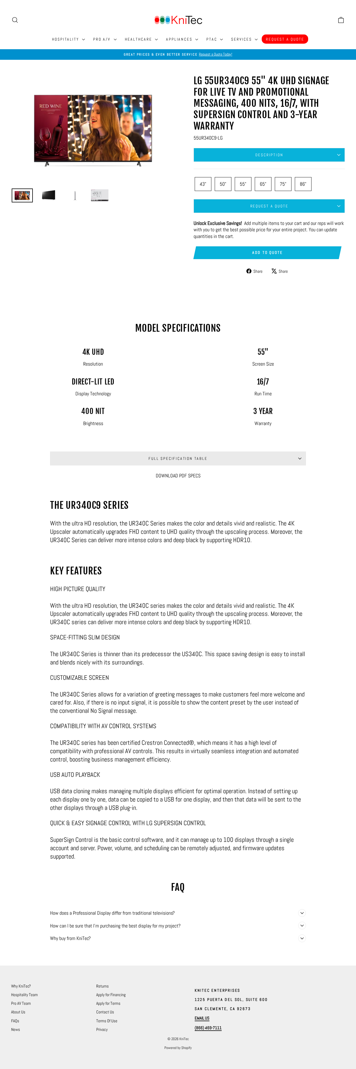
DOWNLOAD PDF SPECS (178, 475)
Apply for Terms (108, 1003)
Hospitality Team (24, 994)
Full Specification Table (178, 458)
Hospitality (66, 39)
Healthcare (139, 39)
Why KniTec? (21, 986)
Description (269, 154)
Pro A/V (102, 39)
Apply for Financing (111, 994)
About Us (18, 1012)
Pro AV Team (21, 1003)
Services (242, 39)
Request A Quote (285, 39)
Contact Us (105, 1012)
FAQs (15, 1020)
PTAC (212, 39)
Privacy (102, 1029)
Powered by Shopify (178, 1047)
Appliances (180, 39)
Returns (102, 986)
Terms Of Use (106, 1020)
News (15, 1029)
